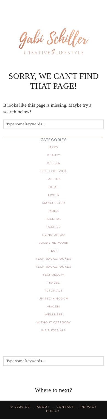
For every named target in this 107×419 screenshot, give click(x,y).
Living (53, 195)
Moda (54, 211)
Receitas (53, 219)
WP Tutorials (53, 330)
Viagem (53, 306)
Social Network (53, 243)
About (43, 407)
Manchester (53, 203)
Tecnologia (53, 274)
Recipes (54, 227)
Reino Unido (53, 235)
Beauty (53, 155)
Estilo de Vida (53, 171)
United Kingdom (54, 298)
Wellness (54, 314)
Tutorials (53, 290)
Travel (53, 282)
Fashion (53, 179)
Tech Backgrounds (53, 258)
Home (54, 187)
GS (27, 407)
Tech (53, 250)
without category (53, 322)
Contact (65, 407)
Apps (53, 147)
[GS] (53, 33)
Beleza (53, 163)
